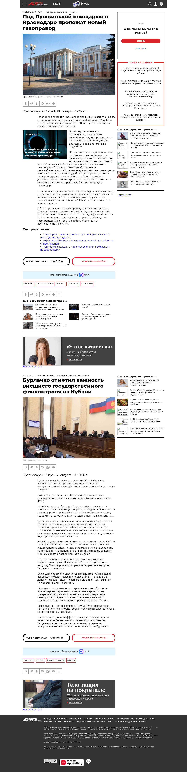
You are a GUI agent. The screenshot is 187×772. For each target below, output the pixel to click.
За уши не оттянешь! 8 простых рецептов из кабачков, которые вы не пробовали (147, 402)
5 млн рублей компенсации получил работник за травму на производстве (141, 82)
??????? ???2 (124, 195)
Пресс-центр (75, 719)
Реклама (88, 719)
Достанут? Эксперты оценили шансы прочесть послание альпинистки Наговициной (147, 431)
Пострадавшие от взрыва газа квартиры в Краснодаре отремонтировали (49, 316)
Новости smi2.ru (32, 366)
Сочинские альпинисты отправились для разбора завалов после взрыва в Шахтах (49, 307)
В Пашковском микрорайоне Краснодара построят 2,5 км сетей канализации (51, 325)
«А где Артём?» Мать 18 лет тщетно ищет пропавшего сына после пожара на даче (146, 164)
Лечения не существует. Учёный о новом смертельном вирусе (145, 183)
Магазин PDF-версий (104, 719)
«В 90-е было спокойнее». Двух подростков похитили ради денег (145, 420)
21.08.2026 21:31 (29, 375)
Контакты (68, 722)
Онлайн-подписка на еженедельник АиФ (136, 719)
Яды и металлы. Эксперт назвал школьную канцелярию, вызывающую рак (144, 382)
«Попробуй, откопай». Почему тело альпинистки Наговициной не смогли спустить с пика (146, 135)
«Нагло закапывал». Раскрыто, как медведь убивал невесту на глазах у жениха (146, 411)
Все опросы (140, 48)
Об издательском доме (55, 719)
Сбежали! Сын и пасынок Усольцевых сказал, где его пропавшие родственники (147, 392)
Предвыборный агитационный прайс (94, 722)
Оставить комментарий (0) (94, 261)
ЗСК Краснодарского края (35, 460)
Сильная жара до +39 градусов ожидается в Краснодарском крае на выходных (141, 117)
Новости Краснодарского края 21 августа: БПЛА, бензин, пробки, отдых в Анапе (141, 70)
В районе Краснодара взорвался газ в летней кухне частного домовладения (96, 316)
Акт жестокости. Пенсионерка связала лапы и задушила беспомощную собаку (140, 94)
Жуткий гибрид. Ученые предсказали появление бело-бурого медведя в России (147, 145)
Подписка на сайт (52, 722)
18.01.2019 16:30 (29, 12)
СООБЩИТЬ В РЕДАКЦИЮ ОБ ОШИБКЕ (131, 722)
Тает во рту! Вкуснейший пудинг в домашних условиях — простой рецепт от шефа (145, 174)
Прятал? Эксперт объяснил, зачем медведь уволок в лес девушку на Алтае (145, 155)
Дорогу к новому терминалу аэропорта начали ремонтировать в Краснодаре (140, 105)
